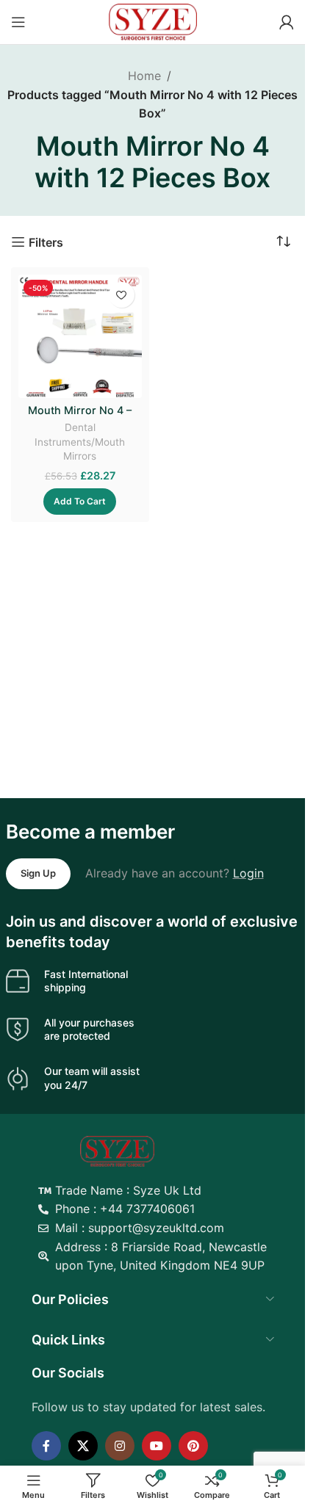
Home (144, 75)
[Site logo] (153, 20)
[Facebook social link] (46, 1445)
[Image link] (117, 1150)
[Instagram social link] (119, 1445)
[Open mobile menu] (18, 22)
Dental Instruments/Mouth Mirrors (80, 441)
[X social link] (83, 1445)
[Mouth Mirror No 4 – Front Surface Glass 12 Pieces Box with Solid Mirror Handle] (80, 336)
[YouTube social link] (156, 1445)
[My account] (286, 22)
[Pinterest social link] (193, 1445)
